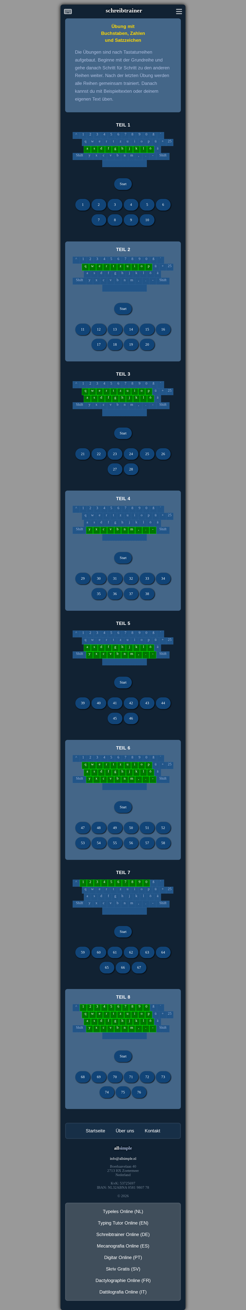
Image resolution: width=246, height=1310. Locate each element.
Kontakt (152, 1130)
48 (99, 828)
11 (83, 329)
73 (163, 1077)
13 (115, 329)
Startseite (95, 1130)
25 (147, 454)
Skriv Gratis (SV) (123, 1268)
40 (99, 703)
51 (147, 828)
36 (115, 594)
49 (115, 828)
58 (163, 843)
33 (147, 578)
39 (83, 703)
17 (99, 344)
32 (131, 578)
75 (123, 1092)
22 (99, 454)
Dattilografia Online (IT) (123, 1291)
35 (99, 594)
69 (99, 1077)
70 (115, 1077)
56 (131, 843)
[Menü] (179, 12)
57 (147, 843)
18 (115, 344)
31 (115, 578)
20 (147, 344)
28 (131, 469)
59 (83, 952)
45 (115, 718)
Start (123, 184)
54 (99, 843)
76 (139, 1092)
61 (115, 952)
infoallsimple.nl (123, 1159)
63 (147, 952)
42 (131, 703)
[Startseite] (68, 12)
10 (147, 220)
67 (139, 967)
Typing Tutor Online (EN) (123, 1222)
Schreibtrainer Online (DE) (123, 1234)
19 (131, 344)
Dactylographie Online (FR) (123, 1280)
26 (163, 454)
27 (115, 469)
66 (123, 967)
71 (131, 1077)
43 (147, 703)
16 (163, 329)
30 (99, 578)
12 (99, 329)
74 (107, 1092)
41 (115, 703)
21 (83, 454)
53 (83, 843)
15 (147, 329)
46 (131, 718)
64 (163, 952)
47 (83, 828)
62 (131, 952)
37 (131, 594)
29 (83, 578)
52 (163, 828)
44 (163, 703)
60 (99, 952)
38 (147, 594)
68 (83, 1077)
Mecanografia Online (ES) (123, 1245)
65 (107, 967)
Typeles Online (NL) (123, 1211)
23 (115, 454)
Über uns (125, 1130)
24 (131, 454)
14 (131, 329)
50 (131, 828)
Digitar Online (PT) (123, 1257)
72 (147, 1077)
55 (115, 843)
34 (163, 578)
